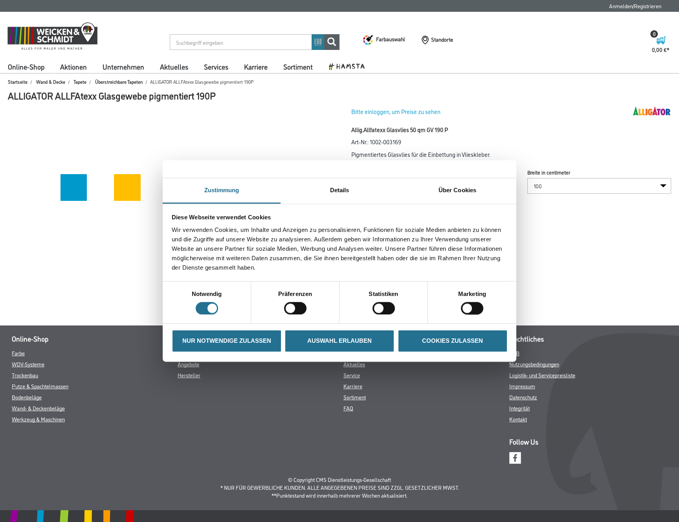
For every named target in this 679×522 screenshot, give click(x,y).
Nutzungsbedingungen (534, 364)
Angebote (188, 364)
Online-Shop (26, 66)
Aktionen (73, 66)
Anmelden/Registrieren (635, 5)
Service (351, 375)
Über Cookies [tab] (457, 190)
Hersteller (189, 375)
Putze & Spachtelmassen (40, 386)
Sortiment (298, 66)
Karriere (256, 66)
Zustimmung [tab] (221, 190)
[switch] (297, 308)
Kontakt (518, 419)
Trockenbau (25, 375)
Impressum (522, 386)
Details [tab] (339, 190)
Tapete (79, 81)
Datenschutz (523, 397)
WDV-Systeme (28, 364)
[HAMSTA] (349, 66)
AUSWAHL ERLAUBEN (339, 341)
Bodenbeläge (27, 397)
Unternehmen (123, 66)
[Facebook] (515, 456)
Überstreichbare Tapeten (119, 81)
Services (216, 66)
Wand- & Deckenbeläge (38, 408)
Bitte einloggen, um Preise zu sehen (395, 111)
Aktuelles (174, 66)
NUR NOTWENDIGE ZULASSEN (226, 341)
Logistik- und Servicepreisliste (542, 375)
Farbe (18, 353)
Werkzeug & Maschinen (38, 419)
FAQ (348, 408)
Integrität (519, 408)
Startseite (18, 81)
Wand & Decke (50, 81)
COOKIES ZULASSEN (452, 341)
